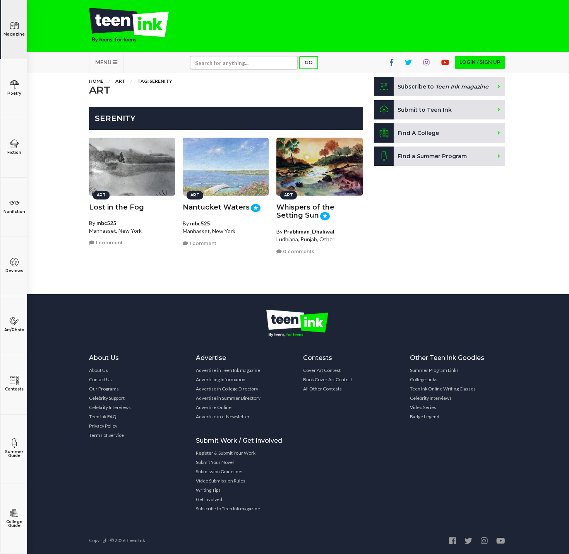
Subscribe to (443, 86)
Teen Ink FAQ (103, 416)
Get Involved (209, 499)
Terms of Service (106, 435)
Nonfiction (14, 211)
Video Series (423, 407)
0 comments (298, 251)
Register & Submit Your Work (225, 453)
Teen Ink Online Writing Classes (443, 389)
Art (120, 81)
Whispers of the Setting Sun (305, 211)
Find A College (418, 133)
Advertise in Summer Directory (228, 398)
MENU (104, 62)
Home (96, 81)
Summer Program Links (434, 370)
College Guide (14, 523)
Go (309, 62)
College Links (423, 379)
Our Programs (104, 389)
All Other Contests (322, 389)
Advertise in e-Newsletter (223, 416)
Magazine (14, 34)
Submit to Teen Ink (425, 109)
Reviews (14, 270)
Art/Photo (14, 329)
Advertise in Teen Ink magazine (228, 370)
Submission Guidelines (219, 471)
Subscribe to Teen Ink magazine (228, 508)
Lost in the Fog (116, 207)
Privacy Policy (103, 426)
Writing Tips (208, 490)
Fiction (14, 152)
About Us (98, 370)
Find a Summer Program (432, 156)
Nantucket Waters (216, 207)
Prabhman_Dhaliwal (309, 231)
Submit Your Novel (215, 462)
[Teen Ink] (136, 25)
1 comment (108, 242)
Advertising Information (220, 379)
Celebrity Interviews (110, 407)
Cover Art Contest (322, 370)
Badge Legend (424, 416)
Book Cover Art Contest (327, 379)
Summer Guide (14, 453)
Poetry (14, 93)
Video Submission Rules (220, 481)
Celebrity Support (107, 398)
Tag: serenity (154, 81)
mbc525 (106, 223)
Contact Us (100, 379)
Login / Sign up (479, 62)
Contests (14, 389)
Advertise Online (213, 407)
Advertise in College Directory (227, 389)
